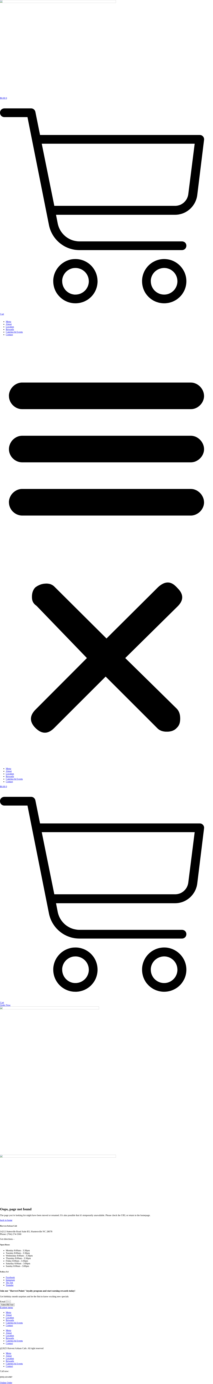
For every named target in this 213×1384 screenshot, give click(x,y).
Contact (9, 334)
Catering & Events (14, 332)
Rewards (10, 329)
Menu (8, 321)
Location (10, 327)
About (9, 324)
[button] (106, 551)
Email (3, 1301)
